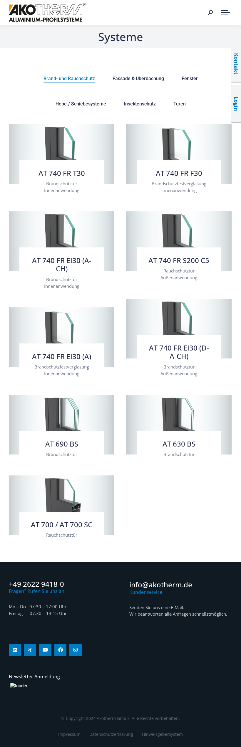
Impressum (69, 734)
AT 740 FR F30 (179, 173)
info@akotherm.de (160, 584)
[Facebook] (60, 650)
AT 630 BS (179, 444)
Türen (179, 104)
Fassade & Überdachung (138, 78)
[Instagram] (75, 650)
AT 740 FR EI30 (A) (61, 356)
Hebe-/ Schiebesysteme (81, 104)
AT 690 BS (61, 444)
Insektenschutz (140, 104)
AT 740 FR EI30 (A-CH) (61, 264)
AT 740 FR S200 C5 (178, 260)
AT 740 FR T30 (62, 173)
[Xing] (30, 650)
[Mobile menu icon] (225, 12)
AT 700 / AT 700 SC (61, 524)
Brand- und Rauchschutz (69, 78)
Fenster (190, 78)
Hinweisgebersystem (162, 734)
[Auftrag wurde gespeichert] (61, 154)
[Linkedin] (15, 650)
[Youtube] (45, 650)
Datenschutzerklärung (111, 734)
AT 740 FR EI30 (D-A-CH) (179, 352)
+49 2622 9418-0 (36, 584)
